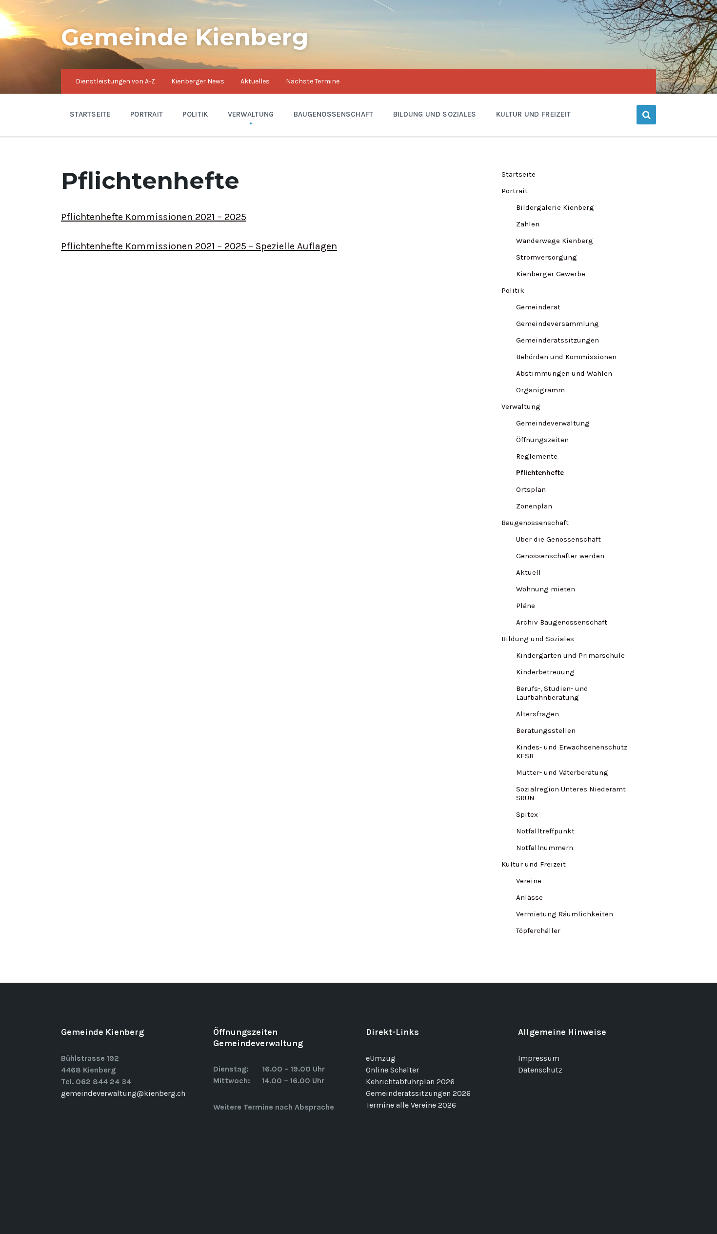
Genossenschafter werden (560, 555)
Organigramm (540, 389)
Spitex (527, 814)
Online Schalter (392, 1069)
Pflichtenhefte (540, 472)
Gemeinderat (538, 307)
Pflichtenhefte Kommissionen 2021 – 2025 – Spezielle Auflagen (199, 246)
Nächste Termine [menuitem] (312, 81)
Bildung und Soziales (537, 638)
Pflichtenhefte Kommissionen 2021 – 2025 (153, 217)
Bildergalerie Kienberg (555, 207)
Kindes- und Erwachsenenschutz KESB (571, 751)
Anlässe (529, 897)
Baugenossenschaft (535, 522)
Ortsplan (531, 489)
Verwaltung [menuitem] (251, 114)
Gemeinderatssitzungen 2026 (418, 1093)
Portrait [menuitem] (146, 114)
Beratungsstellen (546, 730)
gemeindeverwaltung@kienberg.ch (123, 1093)
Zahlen (527, 224)
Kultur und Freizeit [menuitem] (533, 114)
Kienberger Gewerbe (550, 273)
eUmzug (381, 1058)
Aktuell (528, 572)
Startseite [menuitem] (90, 114)
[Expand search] (646, 114)
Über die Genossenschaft (558, 539)
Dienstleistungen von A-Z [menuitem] (115, 81)
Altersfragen (537, 713)
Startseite (518, 174)
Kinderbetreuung (545, 672)
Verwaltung (520, 406)
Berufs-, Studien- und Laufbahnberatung (552, 693)
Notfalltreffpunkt (545, 831)
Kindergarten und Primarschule (570, 655)
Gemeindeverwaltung (553, 423)
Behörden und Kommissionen (566, 356)
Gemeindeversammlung (557, 323)
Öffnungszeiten (542, 439)
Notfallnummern (544, 847)
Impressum (538, 1058)
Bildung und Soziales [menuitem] (435, 114)
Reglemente (537, 456)
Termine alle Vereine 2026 (411, 1105)
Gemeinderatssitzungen (557, 340)
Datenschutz (540, 1069)
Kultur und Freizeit (533, 864)
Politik (512, 290)
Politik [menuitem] (195, 114)
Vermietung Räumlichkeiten (564, 914)
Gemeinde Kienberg (185, 37)
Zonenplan (534, 506)
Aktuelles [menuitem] (255, 81)
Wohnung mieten (545, 589)
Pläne (525, 605)
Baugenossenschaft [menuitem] (334, 114)
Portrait (514, 190)
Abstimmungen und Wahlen (564, 373)
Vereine (528, 880)
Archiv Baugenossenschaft (561, 622)
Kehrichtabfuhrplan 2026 (410, 1081)
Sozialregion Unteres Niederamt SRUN (571, 793)
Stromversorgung (546, 257)
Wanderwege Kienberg (554, 240)
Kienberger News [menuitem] (197, 81)
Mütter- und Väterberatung (562, 772)
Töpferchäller (538, 930)
